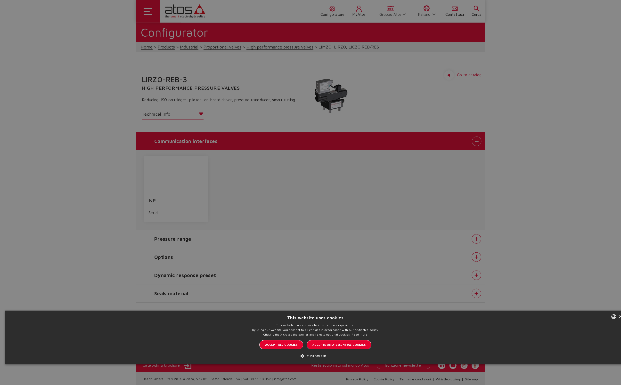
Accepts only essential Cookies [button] (339, 344)
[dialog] (310, 192)
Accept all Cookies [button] (281, 344)
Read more (359, 334)
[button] (315, 356)
